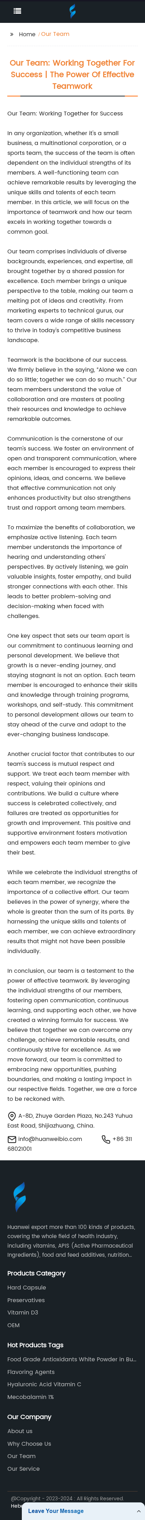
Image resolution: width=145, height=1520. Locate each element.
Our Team (21, 1456)
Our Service (23, 1469)
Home (27, 34)
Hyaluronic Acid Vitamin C (44, 1384)
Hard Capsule (26, 1288)
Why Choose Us (29, 1444)
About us (19, 1431)
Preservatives (26, 1300)
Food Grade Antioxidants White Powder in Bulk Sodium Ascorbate (72, 1359)
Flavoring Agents (31, 1372)
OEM (13, 1325)
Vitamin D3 (22, 1312)
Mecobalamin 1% (30, 1397)
